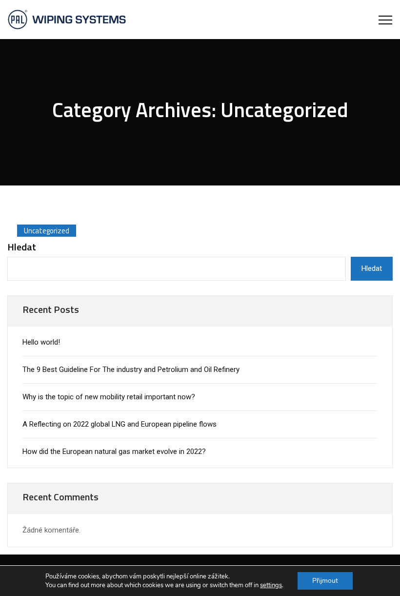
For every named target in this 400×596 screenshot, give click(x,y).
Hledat (21, 247)
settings (271, 585)
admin (42, 199)
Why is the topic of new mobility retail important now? (108, 396)
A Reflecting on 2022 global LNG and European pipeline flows (119, 424)
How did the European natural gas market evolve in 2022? (114, 451)
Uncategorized (46, 230)
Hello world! (41, 342)
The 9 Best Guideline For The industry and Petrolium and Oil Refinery (131, 369)
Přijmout (325, 580)
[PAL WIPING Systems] (66, 19)
